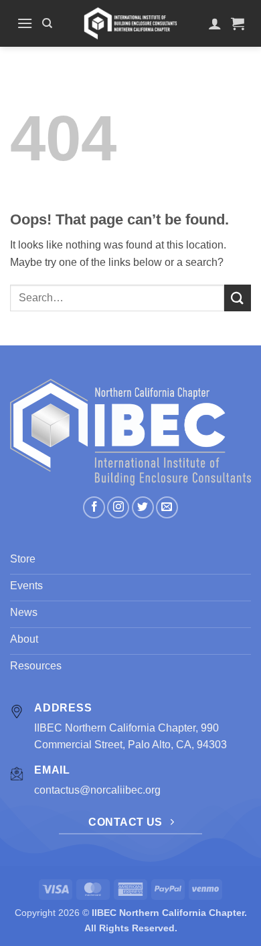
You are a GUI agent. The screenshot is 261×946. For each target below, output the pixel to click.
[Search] (47, 23)
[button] (25, 23)
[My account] (215, 23)
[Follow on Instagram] (118, 507)
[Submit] (237, 298)
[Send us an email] (167, 507)
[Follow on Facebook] (94, 507)
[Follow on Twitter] (143, 507)
